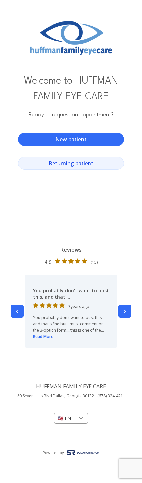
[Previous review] (17, 311)
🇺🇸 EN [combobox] (64, 418)
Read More (43, 336)
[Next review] (124, 311)
